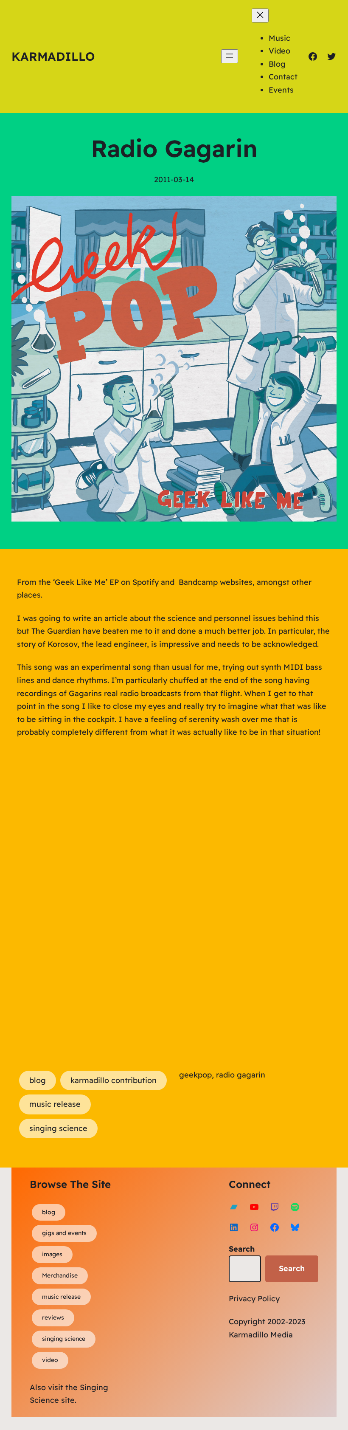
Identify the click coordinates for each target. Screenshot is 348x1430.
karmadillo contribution (113, 1080)
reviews (53, 1317)
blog (37, 1080)
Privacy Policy (254, 1298)
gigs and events (64, 1233)
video (50, 1360)
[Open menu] (229, 56)
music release (55, 1104)
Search (242, 1249)
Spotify (145, 582)
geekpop (195, 1075)
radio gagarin (240, 1075)
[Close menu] (260, 15)
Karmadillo (53, 56)
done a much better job (220, 631)
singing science (58, 1128)
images (52, 1254)
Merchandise (60, 1275)
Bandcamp (198, 582)
